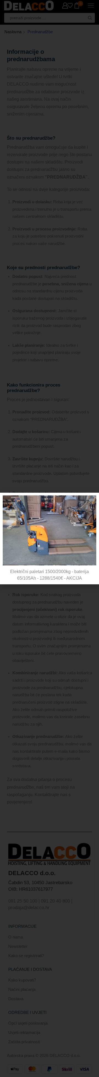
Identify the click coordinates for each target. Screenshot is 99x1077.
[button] (91, 500)
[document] (49, 538)
